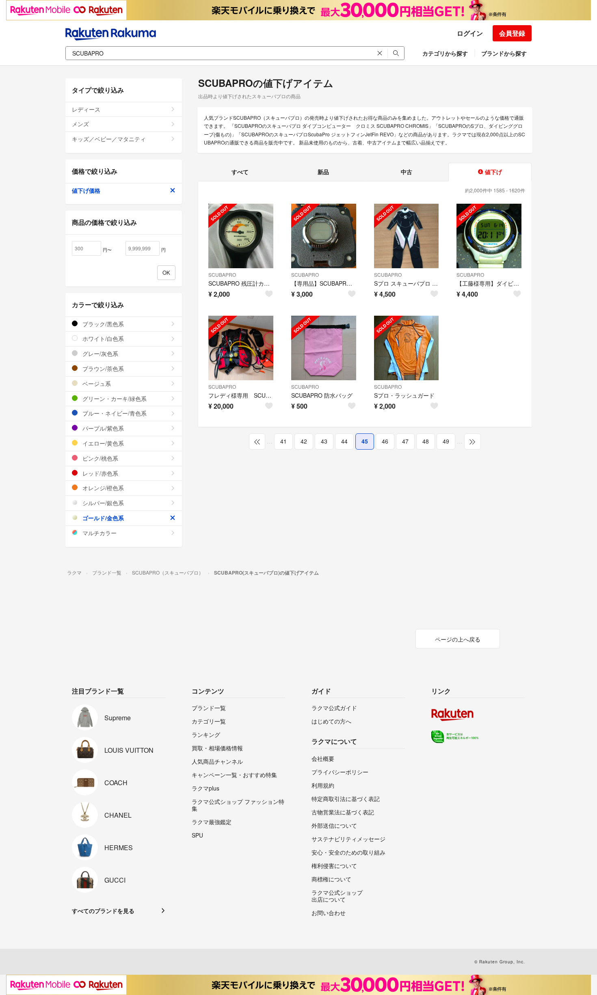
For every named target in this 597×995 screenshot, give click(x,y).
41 (283, 441)
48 (425, 441)
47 (405, 441)
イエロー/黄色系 (102, 443)
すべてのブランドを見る (103, 911)
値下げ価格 (86, 190)
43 (324, 441)
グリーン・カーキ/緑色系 (114, 398)
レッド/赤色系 (99, 473)
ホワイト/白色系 (102, 338)
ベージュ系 (96, 383)
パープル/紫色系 (102, 428)
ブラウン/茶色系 (102, 368)
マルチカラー (99, 533)
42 (304, 441)
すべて (240, 172)
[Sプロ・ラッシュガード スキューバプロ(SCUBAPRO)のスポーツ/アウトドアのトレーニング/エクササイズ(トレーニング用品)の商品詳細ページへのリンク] (406, 348)
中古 (406, 172)
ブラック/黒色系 (102, 324)
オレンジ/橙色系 (102, 488)
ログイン (470, 33)
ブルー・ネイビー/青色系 (114, 413)
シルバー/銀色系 (102, 503)
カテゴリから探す (445, 53)
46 (385, 441)
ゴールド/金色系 (102, 518)
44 (344, 441)
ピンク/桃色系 (99, 458)
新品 (323, 172)
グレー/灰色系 (99, 353)
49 (446, 441)
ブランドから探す (504, 53)
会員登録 (512, 33)
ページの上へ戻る (457, 639)
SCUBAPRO (222, 274)
